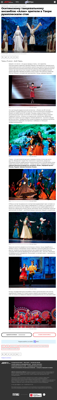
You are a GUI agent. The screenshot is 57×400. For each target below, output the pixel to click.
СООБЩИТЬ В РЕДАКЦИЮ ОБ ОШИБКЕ (44, 367)
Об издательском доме (16, 362)
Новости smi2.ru (6, 358)
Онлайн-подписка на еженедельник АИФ (21, 364)
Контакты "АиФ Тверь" (37, 364)
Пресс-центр (26, 362)
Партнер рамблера (24, 394)
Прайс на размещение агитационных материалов (23, 367)
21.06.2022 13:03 (4, 6)
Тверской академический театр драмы (17, 53)
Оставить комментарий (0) (44, 334)
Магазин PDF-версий (35, 362)
